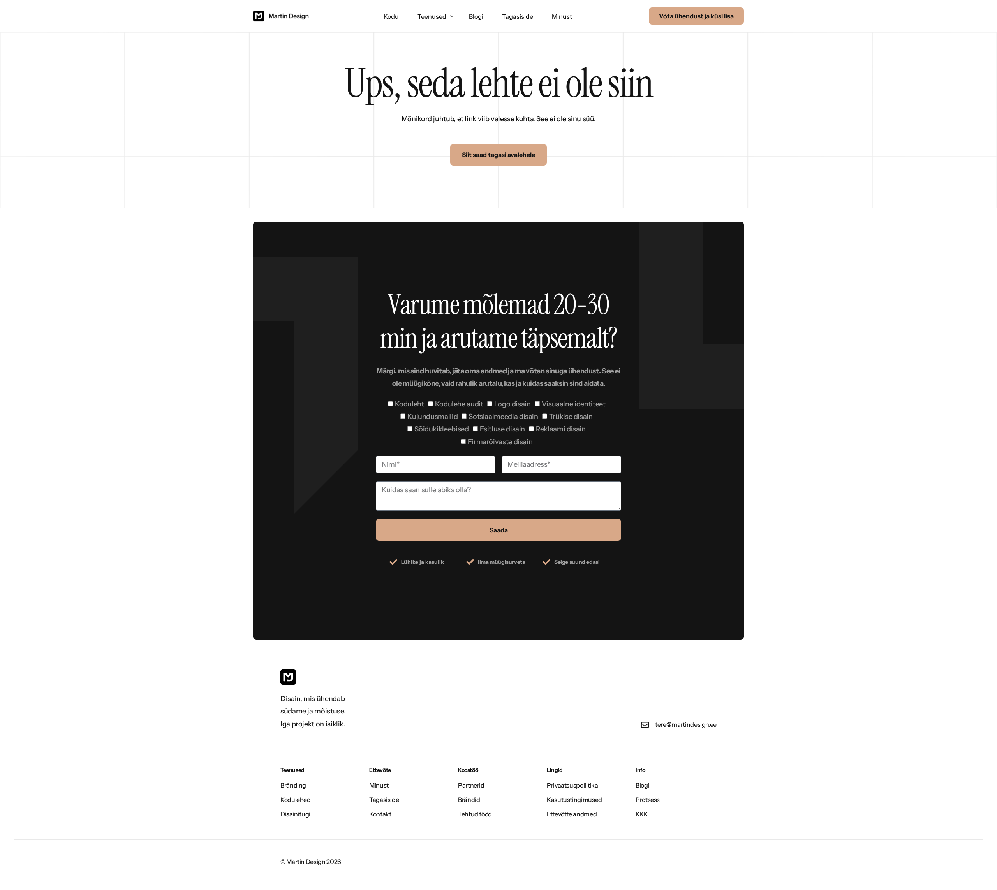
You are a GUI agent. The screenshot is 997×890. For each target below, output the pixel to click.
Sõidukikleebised (441, 429)
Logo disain (512, 404)
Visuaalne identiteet (574, 404)
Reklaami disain (561, 429)
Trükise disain (571, 416)
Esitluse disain (502, 429)
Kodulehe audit (459, 404)
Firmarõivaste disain (500, 442)
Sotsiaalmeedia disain (503, 416)
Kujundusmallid (432, 416)
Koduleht (409, 404)
